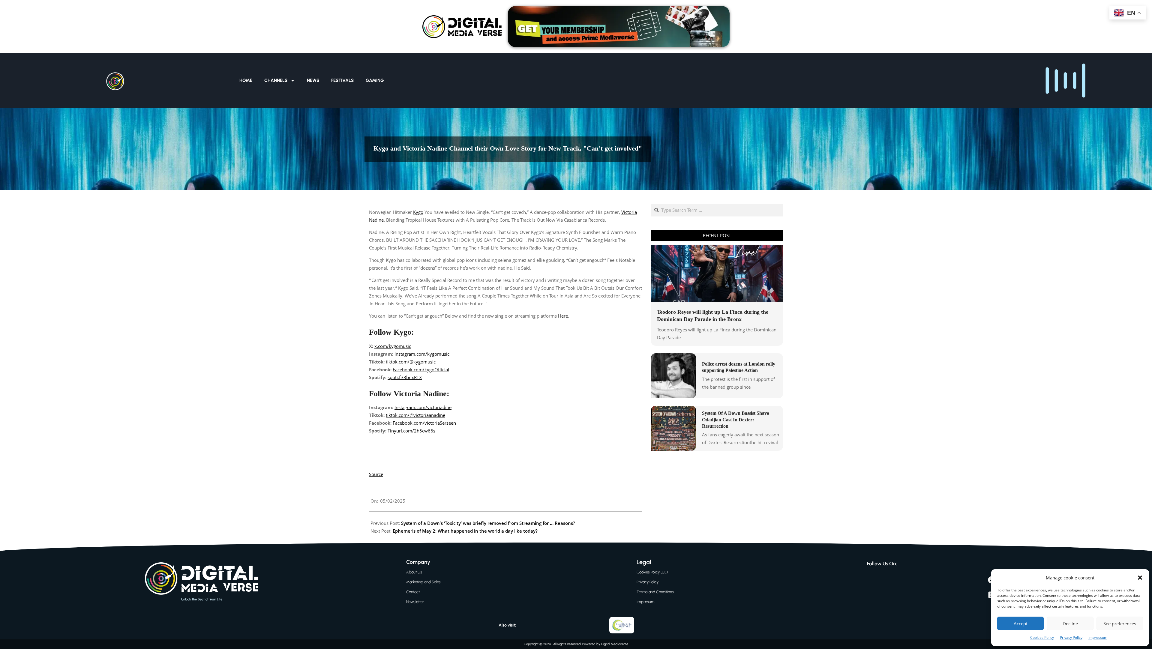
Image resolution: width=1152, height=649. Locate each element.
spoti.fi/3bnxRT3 (405, 377)
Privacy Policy (1071, 637)
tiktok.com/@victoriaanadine (415, 415)
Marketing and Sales (423, 582)
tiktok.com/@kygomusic (411, 362)
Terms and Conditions (655, 592)
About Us (414, 572)
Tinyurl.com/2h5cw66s (411, 431)
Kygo (418, 212)
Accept (1021, 624)
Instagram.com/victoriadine (423, 407)
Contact (413, 592)
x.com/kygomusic (392, 346)
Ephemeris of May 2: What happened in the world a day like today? (465, 531)
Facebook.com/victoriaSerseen (424, 423)
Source (376, 474)
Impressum (1097, 637)
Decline (1070, 624)
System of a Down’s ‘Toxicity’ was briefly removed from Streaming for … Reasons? (488, 523)
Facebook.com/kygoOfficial (421, 369)
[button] (1140, 578)
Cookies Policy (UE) (652, 572)
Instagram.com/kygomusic (421, 354)
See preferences (1119, 624)
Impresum (646, 602)
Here (563, 316)
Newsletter (415, 602)
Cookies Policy (1042, 637)
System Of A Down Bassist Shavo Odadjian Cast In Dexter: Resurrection (735, 420)
